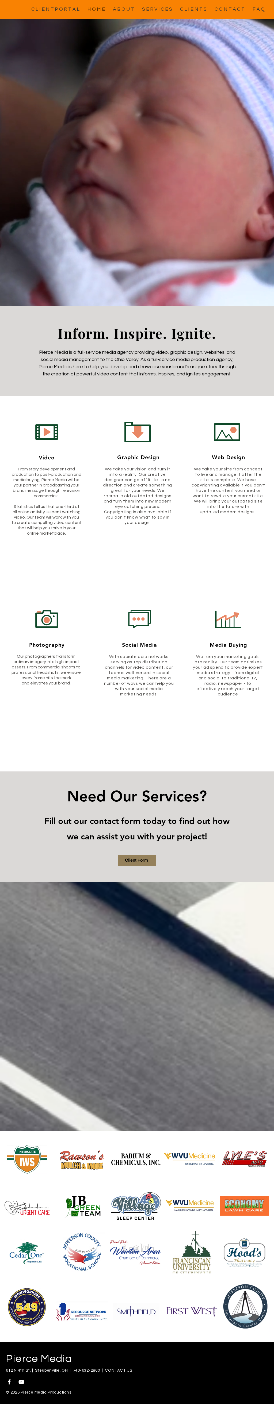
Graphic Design (138, 457)
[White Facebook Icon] (9, 1382)
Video (47, 457)
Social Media (139, 645)
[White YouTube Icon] (21, 1382)
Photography (46, 645)
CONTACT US (118, 1370)
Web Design (228, 457)
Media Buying (228, 645)
